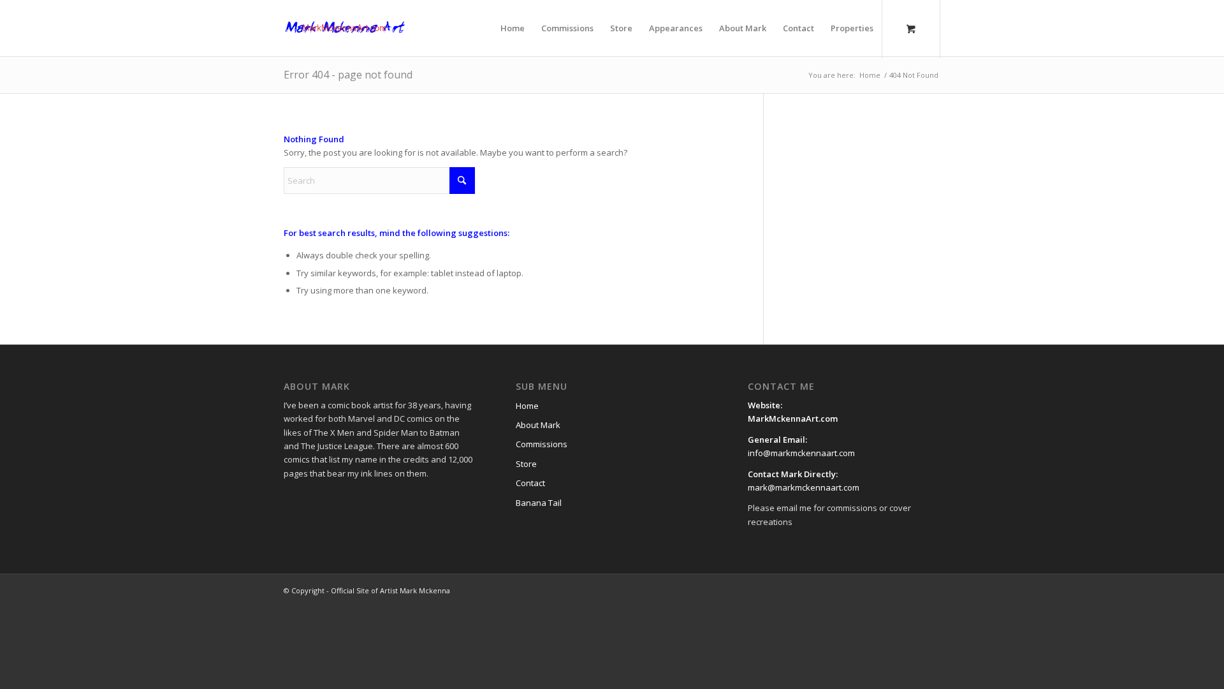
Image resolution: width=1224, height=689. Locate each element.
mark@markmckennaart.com (803, 487)
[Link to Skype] (930, 590)
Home (527, 405)
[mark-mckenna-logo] (345, 28)
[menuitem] (512, 28)
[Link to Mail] (911, 590)
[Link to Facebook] (854, 590)
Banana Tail (539, 502)
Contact (530, 483)
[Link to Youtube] (892, 590)
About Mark (538, 425)
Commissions (541, 444)
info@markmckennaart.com (801, 453)
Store (526, 464)
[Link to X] (873, 590)
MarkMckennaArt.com (794, 418)
